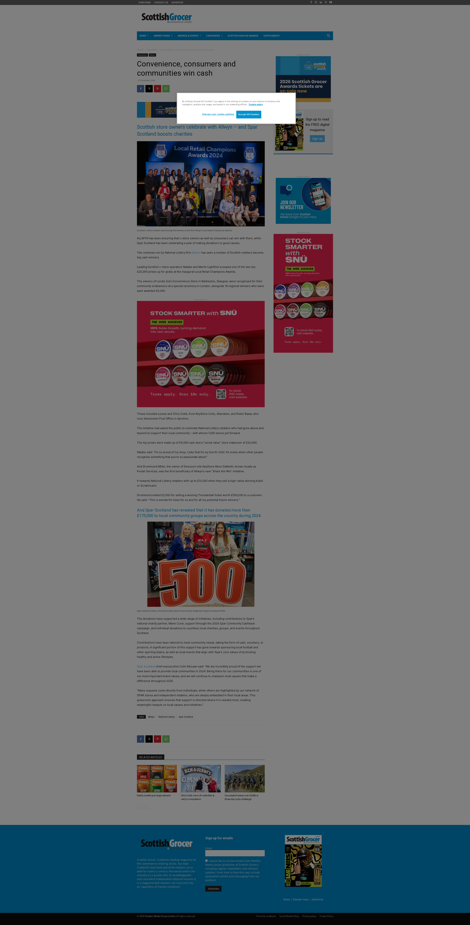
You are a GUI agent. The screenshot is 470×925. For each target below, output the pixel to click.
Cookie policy (256, 104)
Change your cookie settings (218, 114)
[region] (236, 108)
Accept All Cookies (248, 114)
